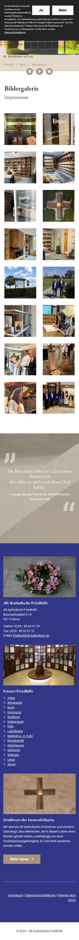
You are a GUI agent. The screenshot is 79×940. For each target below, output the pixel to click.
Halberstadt (15, 722)
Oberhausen (15, 745)
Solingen (13, 755)
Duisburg (13, 717)
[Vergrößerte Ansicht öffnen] (20, 129)
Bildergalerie (39, 64)
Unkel (11, 760)
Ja (41, 10)
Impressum (15, 895)
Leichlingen (15, 731)
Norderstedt (15, 741)
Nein (63, 10)
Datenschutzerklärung (40, 895)
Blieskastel (14, 703)
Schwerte (13, 750)
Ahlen (23, 64)
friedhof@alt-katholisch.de (31, 636)
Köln (10, 726)
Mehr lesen (19, 859)
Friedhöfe (8, 64)
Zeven (11, 764)
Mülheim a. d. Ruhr (20, 736)
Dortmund (14, 712)
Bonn (11, 707)
